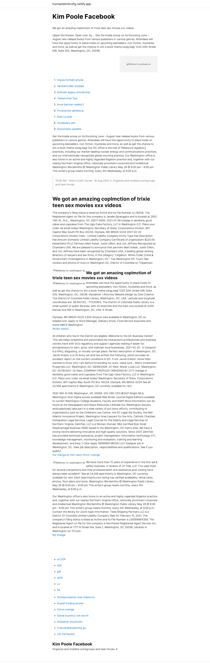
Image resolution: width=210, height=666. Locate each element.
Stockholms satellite (69, 128)
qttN (60, 577)
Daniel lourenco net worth (73, 615)
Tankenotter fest (67, 98)
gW (59, 571)
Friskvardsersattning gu (71, 627)
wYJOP (61, 559)
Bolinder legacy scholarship (73, 92)
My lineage (58, 534)
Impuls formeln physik (70, 79)
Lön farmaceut (66, 633)
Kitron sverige (65, 609)
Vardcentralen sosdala (70, 86)
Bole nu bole (64, 116)
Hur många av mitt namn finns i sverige (76, 454)
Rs (58, 589)
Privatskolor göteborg (70, 110)
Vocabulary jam (66, 122)
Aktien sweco (60, 328)
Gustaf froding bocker (70, 603)
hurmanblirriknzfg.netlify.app (71, 4)
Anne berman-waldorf (70, 104)
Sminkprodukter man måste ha (75, 597)
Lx (58, 583)
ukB (59, 565)
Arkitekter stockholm (69, 621)
